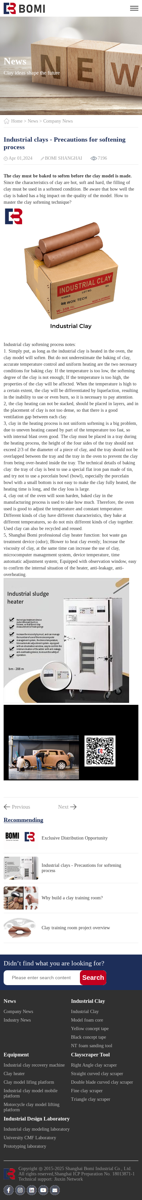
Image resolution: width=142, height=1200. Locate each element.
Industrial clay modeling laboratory (37, 1129)
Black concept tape (88, 1037)
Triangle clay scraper (90, 1099)
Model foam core (87, 1020)
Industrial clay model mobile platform (30, 1093)
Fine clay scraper (87, 1090)
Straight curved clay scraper (97, 1073)
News (33, 121)
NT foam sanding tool (91, 1045)
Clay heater (14, 1073)
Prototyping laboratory (25, 1146)
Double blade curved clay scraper (102, 1082)
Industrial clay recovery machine (34, 1065)
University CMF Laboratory (30, 1137)
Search (93, 977)
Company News (58, 121)
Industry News (17, 1020)
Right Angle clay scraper (94, 1065)
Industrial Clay (85, 1011)
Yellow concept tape (90, 1028)
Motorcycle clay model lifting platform (31, 1107)
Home (16, 121)
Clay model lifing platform (29, 1082)
